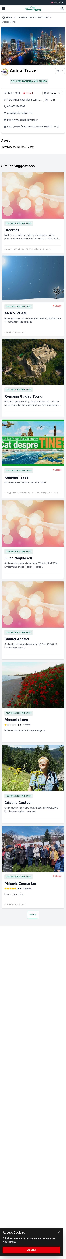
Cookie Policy (9, 1242)
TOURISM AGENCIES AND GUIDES (32, 17)
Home (9, 17)
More (33, 914)
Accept (31, 1249)
